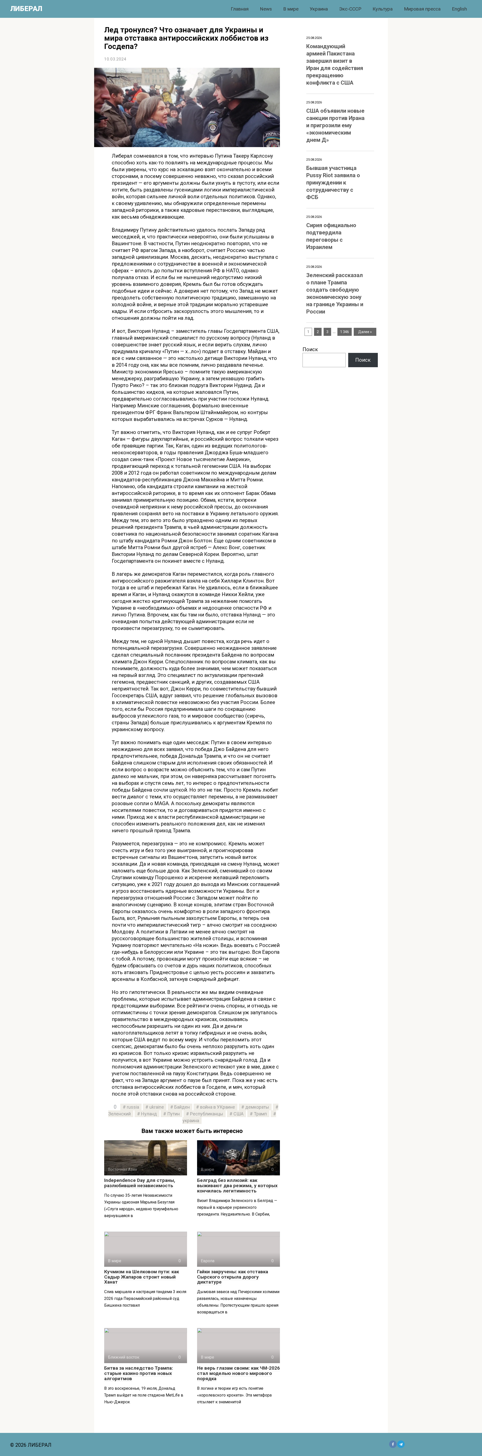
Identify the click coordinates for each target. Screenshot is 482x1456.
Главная (240, 9)
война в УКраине (217, 1107)
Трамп (260, 1113)
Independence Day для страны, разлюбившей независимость (139, 1182)
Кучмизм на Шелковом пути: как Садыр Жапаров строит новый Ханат (141, 1277)
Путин (173, 1113)
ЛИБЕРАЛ (26, 9)
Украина (319, 9)
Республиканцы (206, 1113)
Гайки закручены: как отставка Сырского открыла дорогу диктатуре (232, 1277)
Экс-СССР (350, 9)
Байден (182, 1107)
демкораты (257, 1107)
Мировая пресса (422, 9)
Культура (383, 9)
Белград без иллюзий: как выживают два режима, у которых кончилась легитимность (237, 1185)
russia (133, 1107)
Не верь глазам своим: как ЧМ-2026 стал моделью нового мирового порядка (238, 1373)
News (266, 9)
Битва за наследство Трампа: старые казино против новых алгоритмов (138, 1373)
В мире (290, 9)
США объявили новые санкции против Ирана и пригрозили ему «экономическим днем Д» (335, 125)
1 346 (344, 332)
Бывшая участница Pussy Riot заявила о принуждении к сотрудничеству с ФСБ (333, 182)
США (238, 1113)
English (459, 9)
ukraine (156, 1107)
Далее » (365, 332)
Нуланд (149, 1113)
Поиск (310, 349)
